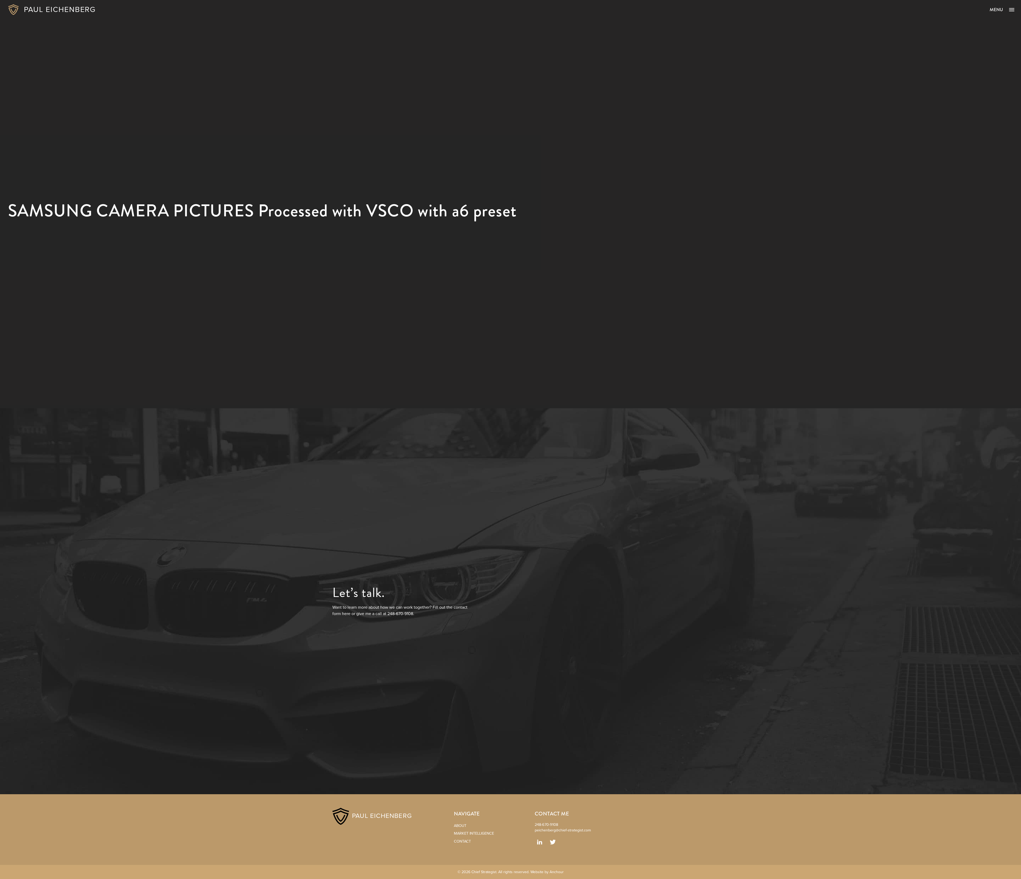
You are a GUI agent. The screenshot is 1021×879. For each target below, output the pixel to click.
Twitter (553, 842)
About (460, 825)
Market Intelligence (474, 833)
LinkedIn (539, 842)
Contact (462, 841)
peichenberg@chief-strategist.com (563, 830)
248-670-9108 (546, 824)
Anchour (557, 872)
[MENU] (1011, 10)
